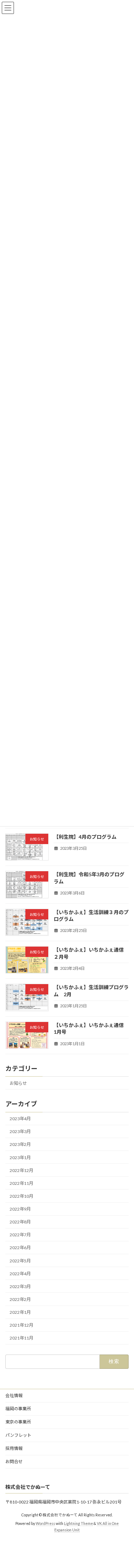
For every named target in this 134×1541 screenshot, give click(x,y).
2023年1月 (20, 1157)
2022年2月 (20, 1299)
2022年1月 (20, 1312)
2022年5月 (20, 1260)
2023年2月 (20, 1144)
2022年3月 (20, 1286)
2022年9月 (20, 1209)
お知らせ (18, 1083)
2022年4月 (20, 1273)
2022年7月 (20, 1234)
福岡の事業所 (18, 1408)
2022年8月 (20, 1222)
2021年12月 (21, 1325)
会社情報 (14, 1395)
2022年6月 (20, 1247)
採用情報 (14, 1448)
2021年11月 (21, 1338)
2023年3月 (20, 1131)
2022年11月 (21, 1183)
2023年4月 (20, 1118)
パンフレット (18, 1435)
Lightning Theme (78, 1523)
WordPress (45, 1523)
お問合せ (14, 1461)
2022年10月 (21, 1196)
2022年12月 (21, 1170)
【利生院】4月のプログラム (85, 837)
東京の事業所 (18, 1422)
